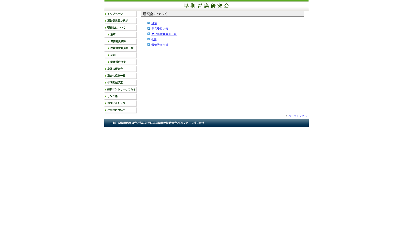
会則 (113, 54)
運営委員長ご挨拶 (117, 20)
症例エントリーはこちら (121, 89)
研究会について (116, 27)
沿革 (113, 34)
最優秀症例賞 (118, 61)
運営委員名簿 (118, 41)
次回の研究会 (115, 68)
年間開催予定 (115, 82)
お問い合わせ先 (116, 103)
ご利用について (116, 109)
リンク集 (112, 96)
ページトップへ (297, 115)
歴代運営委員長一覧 (122, 48)
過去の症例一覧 (116, 75)
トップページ (115, 13)
